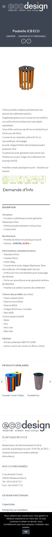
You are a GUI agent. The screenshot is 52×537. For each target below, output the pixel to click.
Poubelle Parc (33, 395)
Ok (26, 532)
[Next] (50, 387)
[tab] (26, 207)
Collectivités (8, 504)
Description (8, 207)
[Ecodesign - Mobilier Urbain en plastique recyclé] (28, 6)
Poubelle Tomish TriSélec (13, 395)
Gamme (10, 36)
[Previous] (2, 387)
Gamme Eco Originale (32, 36)
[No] (48, 525)
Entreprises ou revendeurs (15, 509)
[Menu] (4, 6)
